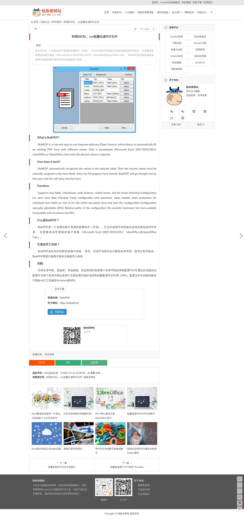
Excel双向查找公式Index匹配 (46, 449)
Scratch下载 (200, 43)
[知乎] (182, 118)
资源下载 (197, 2)
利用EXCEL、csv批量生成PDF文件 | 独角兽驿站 (71, 377)
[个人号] (182, 111)
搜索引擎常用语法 (73, 449)
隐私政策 (145, 485)
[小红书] (205, 111)
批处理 (94, 362)
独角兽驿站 (38, 480)
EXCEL (42, 362)
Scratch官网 (176, 37)
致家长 (155, 2)
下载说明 (176, 43)
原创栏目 (117, 12)
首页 (106, 12)
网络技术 (189, 12)
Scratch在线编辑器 (170, 2)
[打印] (135, 29)
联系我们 (208, 2)
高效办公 (201, 12)
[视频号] (194, 111)
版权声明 (145, 490)
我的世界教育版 (145, 12)
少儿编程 (129, 12)
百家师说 (200, 50)
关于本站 (139, 480)
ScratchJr (200, 62)
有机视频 (186, 2)
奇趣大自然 (176, 50)
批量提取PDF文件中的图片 (141, 414)
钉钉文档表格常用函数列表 (77, 414)
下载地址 (59, 312)
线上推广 (176, 12)
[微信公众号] (171, 111)
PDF (68, 362)
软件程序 (56, 22)
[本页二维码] (239, 509)
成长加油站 (163, 12)
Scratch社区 (176, 56)
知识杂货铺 (200, 56)
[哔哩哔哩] (171, 118)
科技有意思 (200, 37)
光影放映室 (176, 69)
